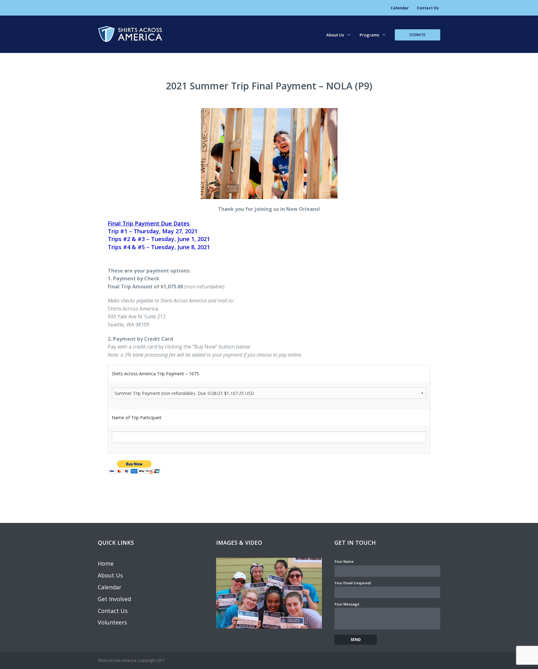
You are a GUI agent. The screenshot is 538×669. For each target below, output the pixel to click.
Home (106, 563)
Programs (369, 35)
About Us (335, 35)
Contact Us (428, 8)
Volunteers (112, 622)
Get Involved (114, 599)
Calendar (400, 8)
